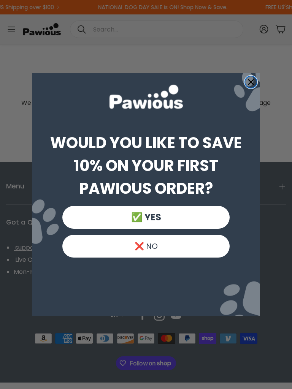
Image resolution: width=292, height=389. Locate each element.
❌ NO (146, 246)
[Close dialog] (251, 82)
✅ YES (146, 217)
